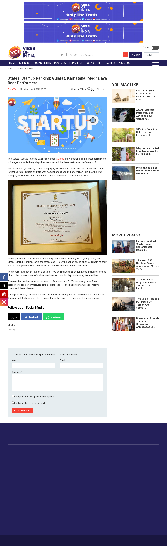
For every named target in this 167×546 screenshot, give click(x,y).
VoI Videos (75, 490)
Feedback (48, 539)
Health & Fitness (56, 513)
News (61, 453)
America (75, 453)
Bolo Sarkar (112, 461)
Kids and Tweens (56, 517)
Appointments (113, 464)
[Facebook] (66, 55)
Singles (51, 506)
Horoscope (53, 483)
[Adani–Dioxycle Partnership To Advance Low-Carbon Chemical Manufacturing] (123, 115)
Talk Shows (75, 487)
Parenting (52, 498)
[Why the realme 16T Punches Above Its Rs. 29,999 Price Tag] (123, 154)
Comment (17, 372)
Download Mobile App (143, 540)
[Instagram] (70, 55)
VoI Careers (94, 506)
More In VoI (90, 480)
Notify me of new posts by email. (29, 403)
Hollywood (97, 457)
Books (95, 464)
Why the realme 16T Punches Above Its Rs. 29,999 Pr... (147, 151)
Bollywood (97, 453)
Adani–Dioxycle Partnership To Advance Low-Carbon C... (145, 114)
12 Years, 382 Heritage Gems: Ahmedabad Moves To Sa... (147, 265)
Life (46, 480)
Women (51, 487)
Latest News (21, 457)
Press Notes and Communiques (105, 487)
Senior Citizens (55, 502)
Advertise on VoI (97, 483)
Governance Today (116, 453)
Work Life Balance (57, 509)
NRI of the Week (80, 461)
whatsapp (56, 316)
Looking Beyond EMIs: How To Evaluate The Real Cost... (146, 95)
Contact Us (37, 539)
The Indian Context (25, 461)
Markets (42, 464)
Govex (106, 450)
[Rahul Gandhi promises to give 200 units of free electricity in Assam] (123, 246)
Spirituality (52, 528)
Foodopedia (131, 450)
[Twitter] (62, 55)
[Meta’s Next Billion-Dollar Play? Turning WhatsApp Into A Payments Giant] (123, 173)
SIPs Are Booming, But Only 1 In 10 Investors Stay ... (147, 132)
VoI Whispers (113, 457)
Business (19, 68)
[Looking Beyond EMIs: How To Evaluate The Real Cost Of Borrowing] (123, 96)
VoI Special (21, 472)
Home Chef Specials (139, 453)
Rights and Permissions (100, 509)
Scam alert (93, 490)
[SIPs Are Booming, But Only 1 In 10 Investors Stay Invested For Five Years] (123, 134)
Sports (51, 521)
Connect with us (144, 436)
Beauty (51, 525)
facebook (33, 316)
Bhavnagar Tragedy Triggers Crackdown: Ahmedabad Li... (147, 323)
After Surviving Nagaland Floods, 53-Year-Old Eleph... (146, 284)
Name (15, 360)
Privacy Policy (60, 539)
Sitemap (71, 539)
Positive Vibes (22, 476)
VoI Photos (75, 502)
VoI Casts (74, 494)
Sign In (137, 54)
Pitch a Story (95, 494)
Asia (73, 457)
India (40, 453)
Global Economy (46, 461)
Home (10, 68)
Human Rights (61, 450)
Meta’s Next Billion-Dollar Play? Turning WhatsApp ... (147, 170)
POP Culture (94, 450)
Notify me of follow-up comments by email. (34, 396)
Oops (90, 498)
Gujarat (29, 68)
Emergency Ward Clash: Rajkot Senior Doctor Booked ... (146, 246)
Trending (19, 453)
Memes (73, 498)
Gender (51, 490)
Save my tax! (45, 468)
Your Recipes (135, 461)
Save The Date (77, 483)
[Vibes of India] (21, 52)
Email (63, 360)
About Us (26, 539)
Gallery (70, 480)
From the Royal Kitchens (141, 457)
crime (18, 468)
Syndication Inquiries (99, 502)
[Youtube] (75, 55)
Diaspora (72, 450)
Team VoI (12, 89)
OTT (94, 461)
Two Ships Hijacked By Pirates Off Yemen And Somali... (147, 303)
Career (18, 539)
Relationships (54, 494)
